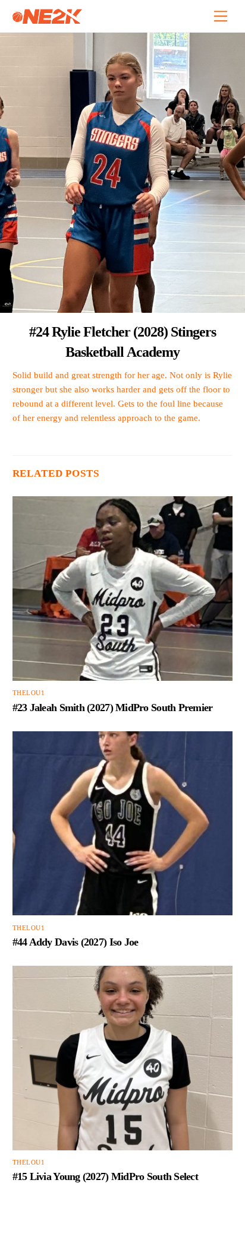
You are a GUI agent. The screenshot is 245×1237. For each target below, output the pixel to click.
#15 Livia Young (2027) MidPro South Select (105, 1176)
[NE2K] (47, 19)
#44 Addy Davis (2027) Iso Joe (75, 942)
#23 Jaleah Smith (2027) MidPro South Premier (112, 707)
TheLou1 (28, 693)
